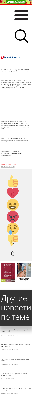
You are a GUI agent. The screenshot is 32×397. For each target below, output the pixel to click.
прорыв (9, 166)
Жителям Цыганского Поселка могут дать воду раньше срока (16, 389)
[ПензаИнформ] (10, 57)
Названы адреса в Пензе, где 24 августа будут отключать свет (16, 330)
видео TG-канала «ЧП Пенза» (8, 164)
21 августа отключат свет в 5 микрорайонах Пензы (15, 360)
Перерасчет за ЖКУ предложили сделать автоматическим (14, 374)
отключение (4, 166)
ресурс (12, 166)
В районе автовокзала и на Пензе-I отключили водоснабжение (15, 345)
